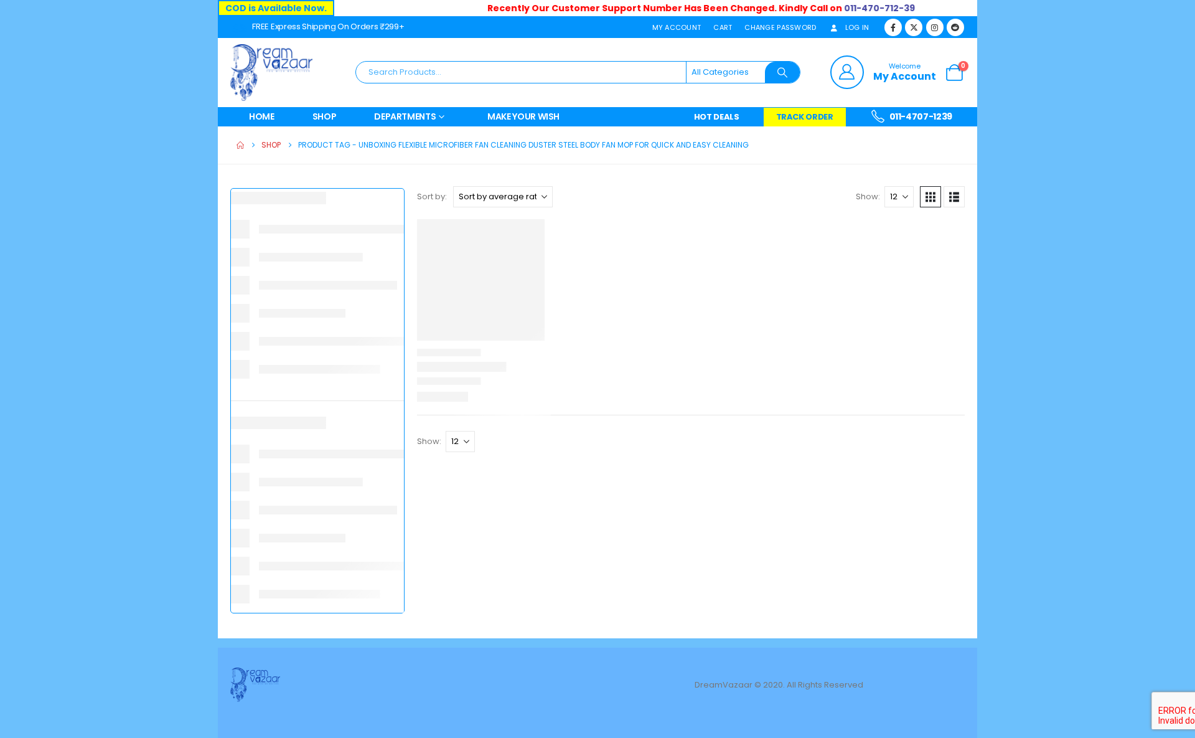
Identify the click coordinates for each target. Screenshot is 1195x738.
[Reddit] (955, 27)
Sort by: (432, 196)
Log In (857, 27)
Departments (405, 116)
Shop (324, 116)
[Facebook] (893, 27)
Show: (868, 196)
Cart (722, 27)
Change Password (780, 27)
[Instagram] (935, 27)
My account (676, 27)
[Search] (782, 72)
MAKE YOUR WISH (523, 116)
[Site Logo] (271, 72)
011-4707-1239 (920, 116)
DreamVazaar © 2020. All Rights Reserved (780, 685)
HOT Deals (716, 117)
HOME (261, 116)
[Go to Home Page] (240, 145)
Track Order (804, 117)
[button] (930, 196)
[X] (913, 27)
